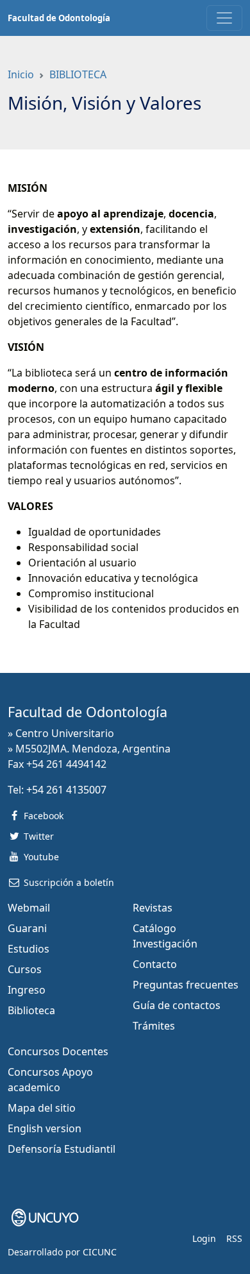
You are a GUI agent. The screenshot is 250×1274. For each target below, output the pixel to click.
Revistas (152, 908)
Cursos (25, 969)
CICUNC (100, 1252)
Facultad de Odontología (59, 18)
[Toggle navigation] (224, 18)
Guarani (27, 928)
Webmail (29, 908)
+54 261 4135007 (66, 790)
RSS (234, 1238)
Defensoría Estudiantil (61, 1149)
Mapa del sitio (42, 1108)
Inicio (21, 74)
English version (44, 1128)
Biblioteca (31, 1010)
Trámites (154, 1026)
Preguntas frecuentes (185, 985)
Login (204, 1238)
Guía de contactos (177, 1005)
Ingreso (27, 990)
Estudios (28, 949)
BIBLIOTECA (77, 74)
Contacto (155, 964)
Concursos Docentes (58, 1051)
